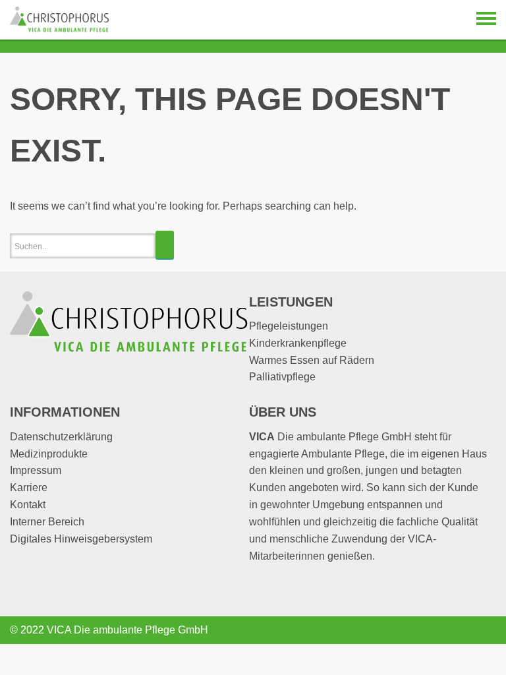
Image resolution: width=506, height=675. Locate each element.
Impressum (35, 470)
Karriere (28, 487)
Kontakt (27, 504)
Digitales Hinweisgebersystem (81, 538)
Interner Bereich (47, 521)
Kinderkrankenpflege (298, 343)
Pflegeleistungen (288, 326)
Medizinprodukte (49, 453)
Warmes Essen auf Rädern (311, 360)
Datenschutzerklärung (61, 436)
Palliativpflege (282, 376)
